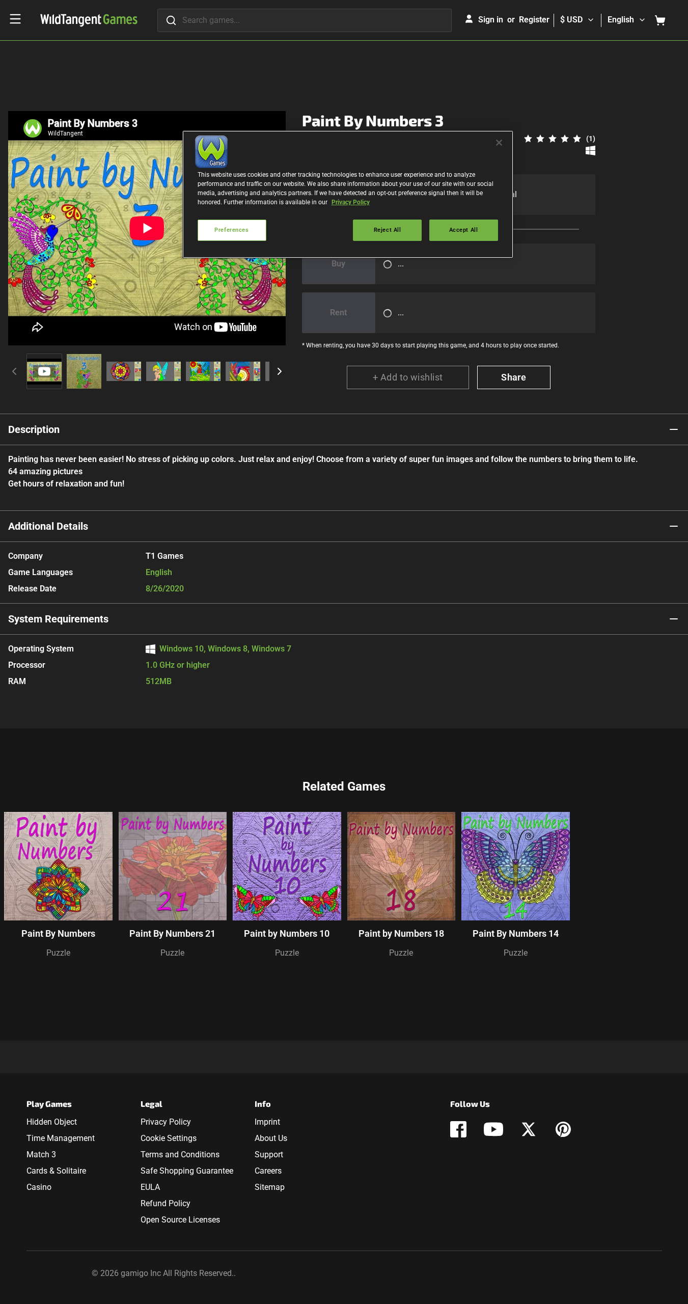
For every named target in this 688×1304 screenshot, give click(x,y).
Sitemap (270, 1187)
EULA (150, 1187)
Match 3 (41, 1154)
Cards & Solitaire (56, 1171)
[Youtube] (493, 1129)
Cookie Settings (169, 1138)
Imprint (267, 1122)
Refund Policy (165, 1203)
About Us (271, 1138)
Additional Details (48, 526)
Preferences (231, 229)
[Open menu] (15, 19)
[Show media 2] (84, 371)
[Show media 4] (163, 371)
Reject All (387, 229)
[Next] (279, 371)
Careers (268, 1171)
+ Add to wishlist (408, 377)
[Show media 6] (243, 371)
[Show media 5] (203, 371)
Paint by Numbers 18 (401, 933)
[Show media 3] (124, 371)
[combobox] (304, 20)
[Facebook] (458, 1129)
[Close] (499, 142)
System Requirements (58, 619)
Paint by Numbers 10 (286, 933)
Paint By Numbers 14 (516, 933)
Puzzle (58, 953)
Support (269, 1154)
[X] (528, 1129)
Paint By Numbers (58, 933)
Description (34, 429)
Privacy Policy (166, 1122)
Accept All (463, 229)
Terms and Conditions (180, 1154)
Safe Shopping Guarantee (187, 1171)
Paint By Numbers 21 (172, 933)
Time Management (60, 1138)
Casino (38, 1187)
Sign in (490, 19)
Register (534, 19)
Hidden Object (51, 1122)
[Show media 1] (44, 371)
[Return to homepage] (88, 20)
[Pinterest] (563, 1129)
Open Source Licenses (180, 1220)
